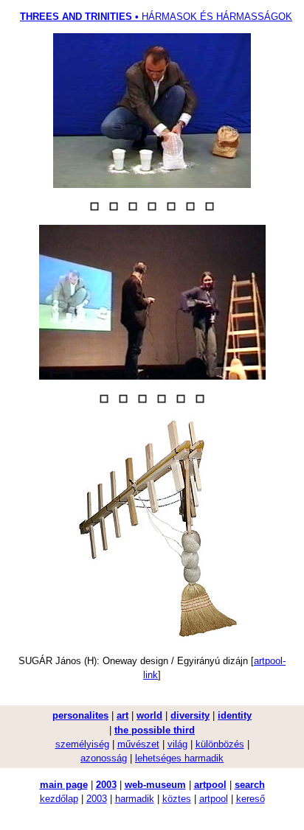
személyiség (82, 744)
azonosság (103, 758)
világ (177, 744)
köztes (176, 798)
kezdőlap (59, 798)
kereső (250, 798)
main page (64, 784)
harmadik (134, 798)
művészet (138, 744)
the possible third (154, 730)
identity (235, 715)
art (122, 715)
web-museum (155, 784)
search (250, 784)
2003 (106, 784)
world (149, 715)
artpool (210, 784)
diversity (190, 715)
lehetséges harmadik (179, 758)
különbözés (220, 744)
